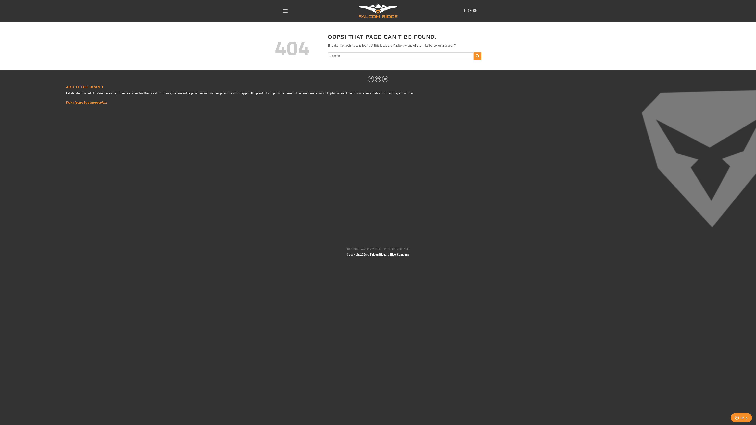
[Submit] (477, 56)
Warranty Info (371, 249)
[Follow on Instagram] (469, 11)
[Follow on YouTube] (474, 11)
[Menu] (285, 10)
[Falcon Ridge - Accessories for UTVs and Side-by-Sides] (378, 11)
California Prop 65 (396, 249)
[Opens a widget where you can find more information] (741, 418)
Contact (352, 249)
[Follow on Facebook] (464, 11)
